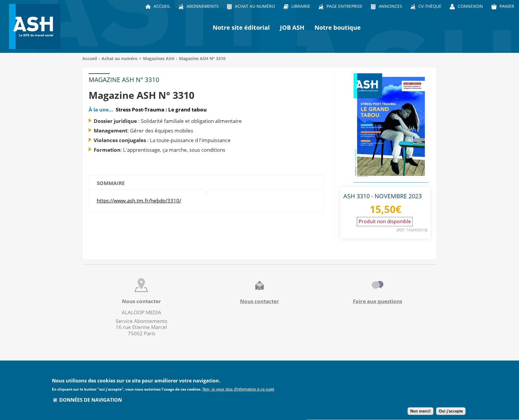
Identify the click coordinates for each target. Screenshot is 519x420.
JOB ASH (292, 27)
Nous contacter (259, 301)
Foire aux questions (377, 301)
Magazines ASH (159, 58)
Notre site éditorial (241, 27)
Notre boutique (337, 27)
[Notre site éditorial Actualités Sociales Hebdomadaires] (36, 26)
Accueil (89, 58)
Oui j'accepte (451, 411)
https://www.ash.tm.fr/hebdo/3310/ (139, 200)
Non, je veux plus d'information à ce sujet (238, 389)
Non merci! (420, 411)
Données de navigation (90, 400)
